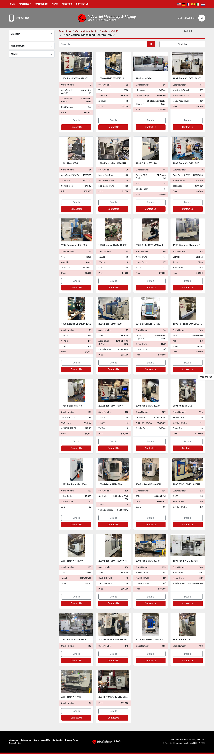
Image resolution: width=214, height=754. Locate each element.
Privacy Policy (72, 740)
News (55, 4)
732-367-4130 (22, 18)
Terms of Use (15, 743)
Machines (24, 4)
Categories (41, 4)
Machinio (201, 739)
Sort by (182, 44)
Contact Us (82, 4)
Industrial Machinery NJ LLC (187, 743)
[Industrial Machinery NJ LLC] (107, 741)
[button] (25, 4)
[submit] (151, 44)
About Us (67, 4)
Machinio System (178, 739)
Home (12, 4)
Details (76, 120)
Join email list (187, 18)
